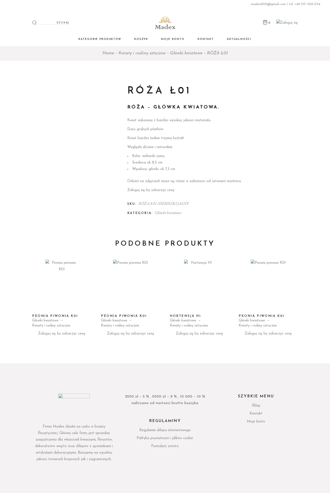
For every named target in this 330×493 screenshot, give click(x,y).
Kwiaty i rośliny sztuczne (51, 326)
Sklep (256, 405)
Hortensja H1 (185, 316)
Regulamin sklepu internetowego (165, 430)
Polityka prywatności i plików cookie (165, 438)
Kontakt (256, 413)
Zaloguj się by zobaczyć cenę (150, 190)
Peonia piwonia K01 (55, 316)
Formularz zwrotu (165, 446)
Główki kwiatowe (168, 212)
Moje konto (256, 421)
